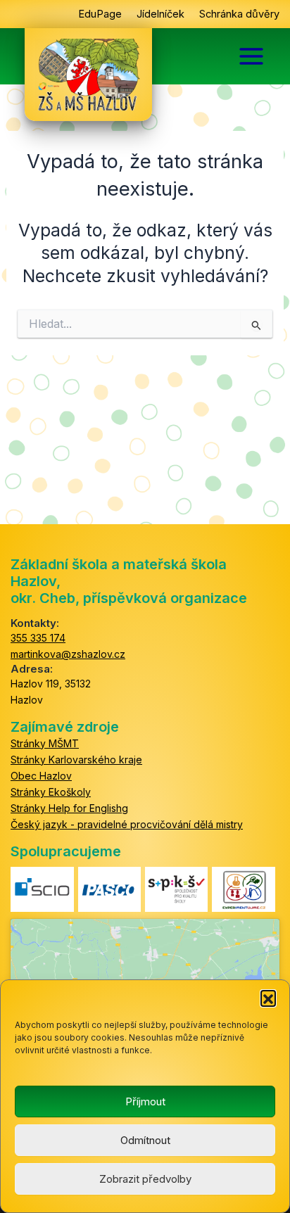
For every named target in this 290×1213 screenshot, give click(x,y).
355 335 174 (38, 638)
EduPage (100, 14)
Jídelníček (160, 14)
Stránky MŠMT (45, 743)
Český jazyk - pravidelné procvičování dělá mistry (127, 824)
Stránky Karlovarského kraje (76, 760)
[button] (268, 998)
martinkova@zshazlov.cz (68, 654)
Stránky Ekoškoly (51, 792)
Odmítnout (145, 1140)
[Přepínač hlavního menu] (251, 56)
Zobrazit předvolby (145, 1179)
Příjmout (145, 1101)
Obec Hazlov (41, 776)
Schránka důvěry (239, 14)
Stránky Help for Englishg (69, 808)
